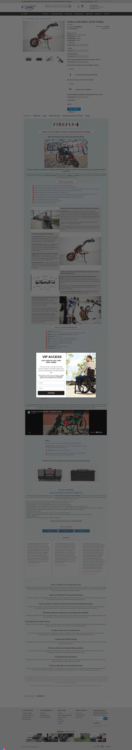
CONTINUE (51, 393)
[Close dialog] (94, 354)
